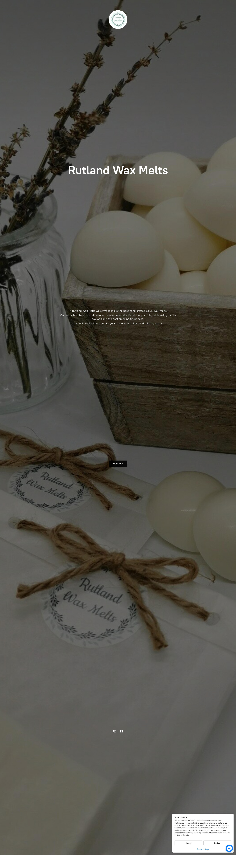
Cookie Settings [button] (203, 849)
